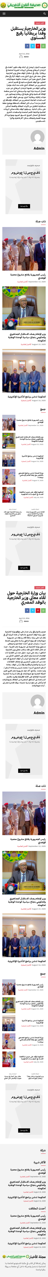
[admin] (21, 57)
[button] (4, 14)
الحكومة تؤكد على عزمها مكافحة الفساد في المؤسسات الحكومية (31, 493)
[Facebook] (27, 46)
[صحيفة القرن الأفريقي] (24, 5)
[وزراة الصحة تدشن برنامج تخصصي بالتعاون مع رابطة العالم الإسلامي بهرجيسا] (8, 477)
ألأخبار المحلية (26, 400)
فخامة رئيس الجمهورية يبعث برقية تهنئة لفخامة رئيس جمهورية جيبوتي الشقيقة (35, 513)
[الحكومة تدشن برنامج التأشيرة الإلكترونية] (24, 371)
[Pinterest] (38, 46)
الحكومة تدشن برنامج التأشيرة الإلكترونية (27, 396)
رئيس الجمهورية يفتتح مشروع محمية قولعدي (28, 276)
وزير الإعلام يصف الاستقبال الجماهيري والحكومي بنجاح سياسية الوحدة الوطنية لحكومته (27, 337)
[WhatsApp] (43, 46)
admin (26, 57)
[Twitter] (32, 46)
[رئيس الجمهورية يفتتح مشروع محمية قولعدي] (24, 249)
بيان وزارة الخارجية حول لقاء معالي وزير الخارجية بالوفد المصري (13, 513)
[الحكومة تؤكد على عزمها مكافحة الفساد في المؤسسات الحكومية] (8, 495)
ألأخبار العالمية (22, 282)
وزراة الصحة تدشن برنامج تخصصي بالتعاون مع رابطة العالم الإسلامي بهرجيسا (30, 475)
